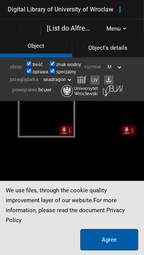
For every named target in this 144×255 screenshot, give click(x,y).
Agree (109, 239)
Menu (113, 28)
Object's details (107, 47)
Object (36, 45)
